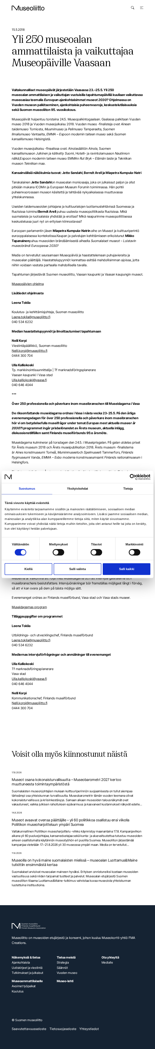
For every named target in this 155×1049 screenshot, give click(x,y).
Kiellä (28, 569)
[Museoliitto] (28, 8)
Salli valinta (77, 569)
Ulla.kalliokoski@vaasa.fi (29, 380)
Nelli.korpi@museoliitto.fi (29, 351)
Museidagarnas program (29, 607)
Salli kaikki (126, 569)
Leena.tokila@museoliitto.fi (31, 317)
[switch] (58, 552)
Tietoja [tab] (128, 488)
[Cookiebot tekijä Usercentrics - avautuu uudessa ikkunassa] (132, 477)
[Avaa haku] (132, 7)
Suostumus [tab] (27, 488)
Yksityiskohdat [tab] (77, 488)
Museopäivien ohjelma (28, 284)
